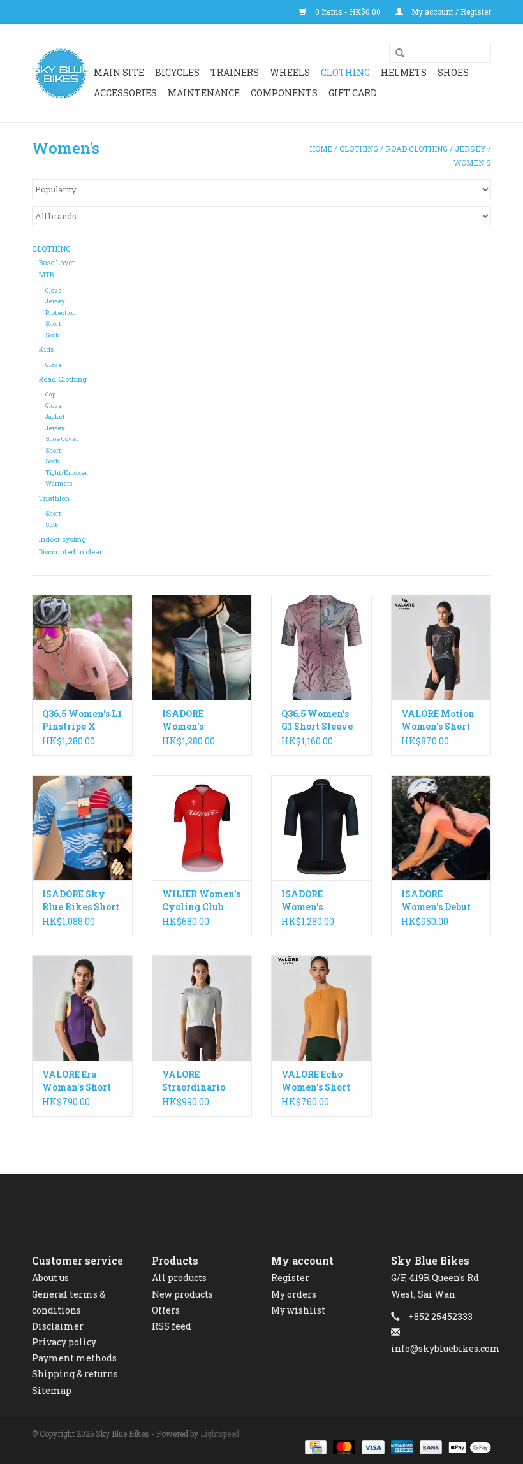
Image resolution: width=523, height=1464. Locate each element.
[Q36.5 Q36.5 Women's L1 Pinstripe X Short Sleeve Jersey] (82, 647)
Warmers (58, 483)
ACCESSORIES (125, 93)
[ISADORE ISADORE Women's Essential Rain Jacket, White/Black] (202, 647)
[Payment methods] (314, 1447)
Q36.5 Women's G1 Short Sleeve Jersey (317, 720)
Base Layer (57, 262)
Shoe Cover (61, 439)
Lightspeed (219, 1433)
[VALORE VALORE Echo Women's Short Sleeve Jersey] (321, 1008)
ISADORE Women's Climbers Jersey (319, 900)
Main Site (119, 72)
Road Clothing (416, 148)
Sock (52, 335)
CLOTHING (345, 72)
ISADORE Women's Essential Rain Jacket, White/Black (195, 720)
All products (179, 1278)
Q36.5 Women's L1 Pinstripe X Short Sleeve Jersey (82, 720)
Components (284, 93)
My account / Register (450, 11)
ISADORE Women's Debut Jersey (436, 900)
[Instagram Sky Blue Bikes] (273, 1203)
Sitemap (51, 1390)
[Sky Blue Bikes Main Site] (61, 73)
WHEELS (290, 72)
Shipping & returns (75, 1374)
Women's (472, 162)
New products (182, 1294)
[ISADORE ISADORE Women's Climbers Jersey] (321, 827)
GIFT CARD (352, 93)
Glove (53, 290)
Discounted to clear (70, 551)
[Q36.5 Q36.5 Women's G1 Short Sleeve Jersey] (321, 647)
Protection (60, 312)
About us (50, 1278)
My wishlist (298, 1310)
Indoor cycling (62, 539)
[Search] (395, 53)
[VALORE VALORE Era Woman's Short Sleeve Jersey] (82, 1008)
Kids (46, 349)
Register (290, 1278)
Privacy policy (64, 1342)
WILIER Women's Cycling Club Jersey (201, 900)
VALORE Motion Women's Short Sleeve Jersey (438, 720)
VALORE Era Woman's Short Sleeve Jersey (76, 1081)
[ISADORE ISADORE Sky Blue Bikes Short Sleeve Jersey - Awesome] (82, 827)
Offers (166, 1310)
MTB (46, 274)
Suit (51, 525)
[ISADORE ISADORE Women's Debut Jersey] (441, 827)
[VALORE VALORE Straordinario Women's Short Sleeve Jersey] (202, 1008)
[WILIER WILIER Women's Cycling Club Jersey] (202, 827)
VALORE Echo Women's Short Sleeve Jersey (315, 1081)
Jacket (55, 416)
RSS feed (171, 1326)
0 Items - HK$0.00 (348, 11)
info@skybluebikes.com (445, 1348)
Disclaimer (58, 1326)
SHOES (453, 72)
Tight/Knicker (66, 472)
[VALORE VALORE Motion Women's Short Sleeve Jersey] (441, 647)
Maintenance (204, 93)
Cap (50, 394)
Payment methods (74, 1358)
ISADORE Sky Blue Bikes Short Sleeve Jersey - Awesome (80, 900)
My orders (293, 1294)
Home (320, 148)
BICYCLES (177, 72)
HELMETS (404, 72)
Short (53, 323)
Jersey (470, 148)
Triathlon (54, 498)
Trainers (234, 72)
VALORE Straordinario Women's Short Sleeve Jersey (196, 1081)
